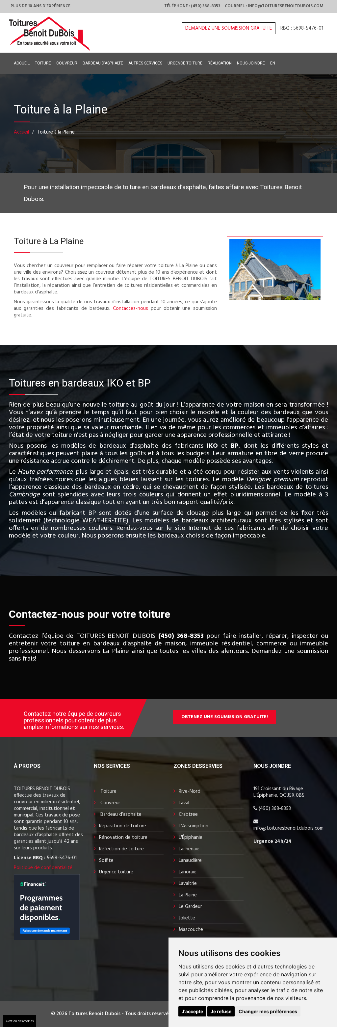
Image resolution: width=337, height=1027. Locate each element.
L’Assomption (193, 826)
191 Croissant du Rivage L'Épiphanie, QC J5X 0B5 (278, 792)
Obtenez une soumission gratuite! (224, 717)
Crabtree (188, 814)
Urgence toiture (185, 63)
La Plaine (188, 895)
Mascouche (191, 930)
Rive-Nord (189, 791)
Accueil (22, 63)
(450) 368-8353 (181, 636)
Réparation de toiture (122, 826)
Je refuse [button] (221, 1011)
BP (235, 446)
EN (272, 63)
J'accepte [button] (192, 1011)
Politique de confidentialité (43, 868)
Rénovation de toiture (123, 837)
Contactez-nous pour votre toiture (89, 614)
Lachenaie (189, 849)
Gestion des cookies (20, 1021)
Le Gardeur (190, 907)
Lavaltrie (188, 884)
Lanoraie (187, 872)
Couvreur (66, 63)
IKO (212, 446)
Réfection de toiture (121, 849)
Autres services (145, 63)
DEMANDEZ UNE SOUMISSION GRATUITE (228, 28)
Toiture (43, 63)
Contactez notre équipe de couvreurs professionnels (72, 717)
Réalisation (220, 63)
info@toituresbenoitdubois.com (288, 828)
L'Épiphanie (190, 837)
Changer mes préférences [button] (268, 1011)
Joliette (187, 918)
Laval (184, 803)
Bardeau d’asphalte (103, 63)
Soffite (106, 860)
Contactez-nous (130, 309)
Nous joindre (251, 63)
